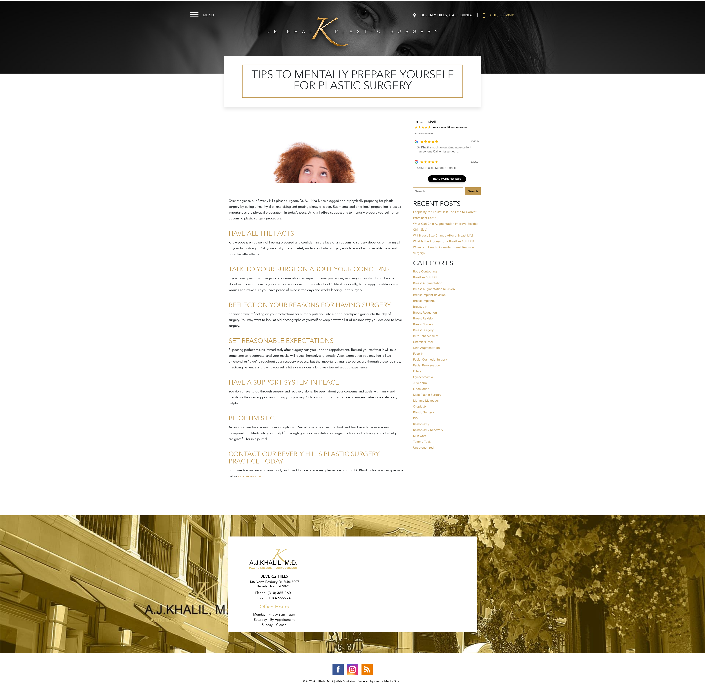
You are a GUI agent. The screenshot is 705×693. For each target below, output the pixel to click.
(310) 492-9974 (278, 598)
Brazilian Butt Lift (425, 277)
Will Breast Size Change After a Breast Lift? (443, 235)
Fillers (417, 371)
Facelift (418, 353)
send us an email (250, 476)
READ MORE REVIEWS (447, 178)
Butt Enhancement (425, 336)
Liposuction (421, 389)
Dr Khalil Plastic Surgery (354, 31)
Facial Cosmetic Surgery (430, 359)
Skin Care (419, 436)
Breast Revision (423, 318)
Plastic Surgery (423, 412)
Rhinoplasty (421, 424)
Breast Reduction (425, 312)
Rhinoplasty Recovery (428, 430)
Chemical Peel (423, 342)
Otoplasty (420, 406)
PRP (416, 418)
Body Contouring (425, 271)
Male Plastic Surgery (427, 394)
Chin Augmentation (426, 348)
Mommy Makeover (426, 400)
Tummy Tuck (422, 441)
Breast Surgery (423, 330)
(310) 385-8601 (280, 593)
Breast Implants (424, 301)
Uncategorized (423, 447)
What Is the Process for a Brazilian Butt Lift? (443, 241)
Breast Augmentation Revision (434, 289)
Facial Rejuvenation (426, 365)
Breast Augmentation (427, 283)
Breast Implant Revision (429, 295)
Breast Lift (420, 306)
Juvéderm (420, 383)
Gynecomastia (423, 377)
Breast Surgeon (423, 324)
